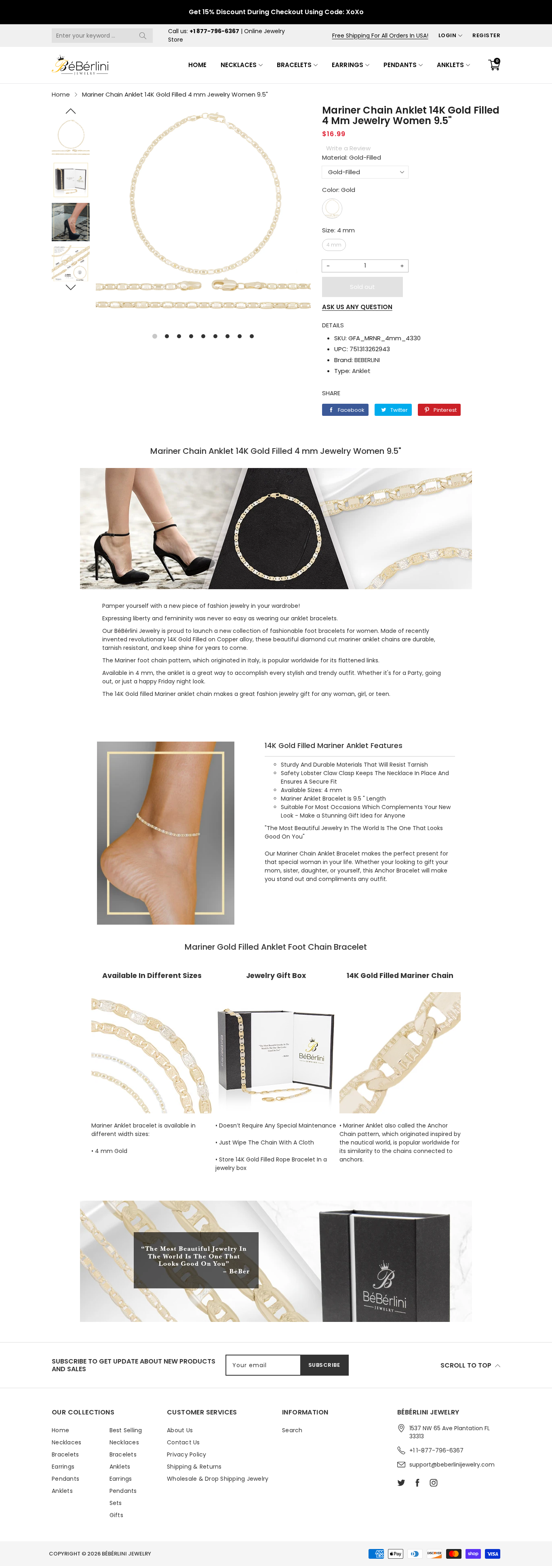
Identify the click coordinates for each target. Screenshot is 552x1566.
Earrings (347, 65)
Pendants (400, 65)
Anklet (361, 371)
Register (486, 35)
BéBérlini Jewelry (126, 1554)
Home (197, 65)
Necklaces (239, 65)
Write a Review (348, 148)
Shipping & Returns (194, 1467)
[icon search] (143, 35)
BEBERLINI (367, 360)
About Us (180, 1430)
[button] (71, 111)
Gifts (116, 1515)
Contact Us (183, 1442)
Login (447, 35)
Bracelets (294, 65)
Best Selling (126, 1430)
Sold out (362, 286)
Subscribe (324, 1365)
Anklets (450, 65)
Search (292, 1430)
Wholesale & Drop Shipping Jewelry (217, 1479)
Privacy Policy (186, 1454)
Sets (116, 1503)
